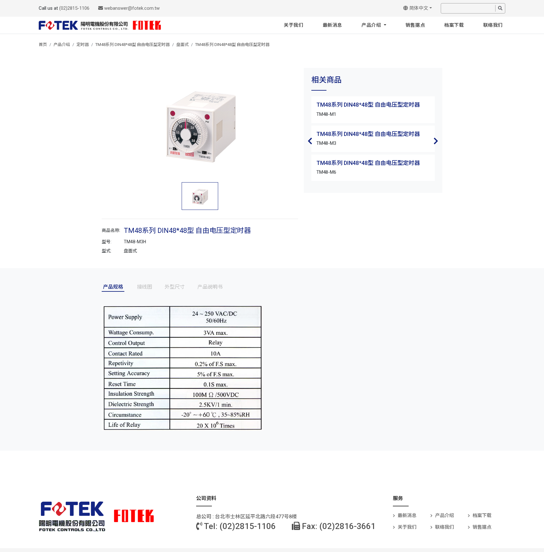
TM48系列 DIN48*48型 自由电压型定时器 (132, 44)
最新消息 (332, 25)
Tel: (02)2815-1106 (239, 526)
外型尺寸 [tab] (175, 287)
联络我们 (493, 25)
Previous (310, 141)
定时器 (82, 44)
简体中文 (418, 8)
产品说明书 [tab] (210, 287)
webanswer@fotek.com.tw (131, 8)
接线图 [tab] (144, 287)
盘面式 (182, 44)
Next (436, 141)
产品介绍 (371, 25)
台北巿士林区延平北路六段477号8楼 (256, 517)
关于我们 (293, 25)
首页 (43, 44)
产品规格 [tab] (113, 287)
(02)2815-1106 (74, 8)
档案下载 (454, 25)
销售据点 (415, 25)
